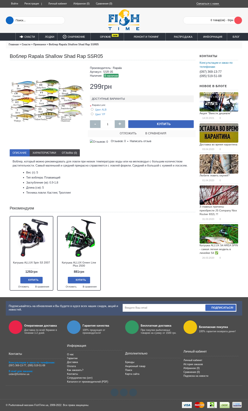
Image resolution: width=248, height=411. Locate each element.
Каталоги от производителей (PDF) (87, 381)
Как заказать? (75, 370)
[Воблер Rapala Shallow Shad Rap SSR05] (47, 101)
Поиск (128, 370)
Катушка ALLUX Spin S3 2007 (31, 262)
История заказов (193, 364)
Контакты (72, 373)
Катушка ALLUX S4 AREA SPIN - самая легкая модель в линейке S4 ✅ (219, 249)
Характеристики (44, 152)
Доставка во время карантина (218, 144)
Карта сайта (132, 373)
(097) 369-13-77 (211, 71)
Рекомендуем (22, 208)
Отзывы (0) (69, 152)
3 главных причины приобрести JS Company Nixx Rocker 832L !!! (218, 210)
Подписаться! (222, 307)
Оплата (71, 366)
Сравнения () (191, 372)
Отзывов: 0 (118, 141)
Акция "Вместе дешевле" (215, 113)
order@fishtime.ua (19, 374)
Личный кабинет (192, 360)
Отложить (128, 133)
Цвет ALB (101, 109)
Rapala (117, 68)
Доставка (72, 362)
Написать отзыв (140, 141)
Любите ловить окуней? (215, 175)
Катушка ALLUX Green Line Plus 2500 (79, 264)
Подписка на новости (195, 375)
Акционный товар (135, 366)
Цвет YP (100, 114)
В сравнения (155, 133)
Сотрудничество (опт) (79, 377)
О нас (70, 354)
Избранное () (191, 368)
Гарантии (72, 358)
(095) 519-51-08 (211, 76)
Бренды (129, 362)
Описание (20, 152)
